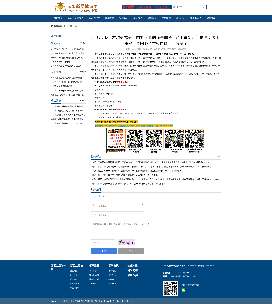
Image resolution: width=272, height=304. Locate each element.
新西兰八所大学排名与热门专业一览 (68, 95)
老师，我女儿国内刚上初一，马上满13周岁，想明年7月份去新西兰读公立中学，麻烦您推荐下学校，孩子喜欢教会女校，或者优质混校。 (152, 167)
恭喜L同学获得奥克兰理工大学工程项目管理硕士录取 (69, 115)
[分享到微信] (183, 290)
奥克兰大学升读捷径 (61, 62)
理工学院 (73, 275)
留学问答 (152, 18)
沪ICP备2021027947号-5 (122, 301)
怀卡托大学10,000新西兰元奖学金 (67, 66)
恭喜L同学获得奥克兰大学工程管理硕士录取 (69, 119)
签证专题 (138, 18)
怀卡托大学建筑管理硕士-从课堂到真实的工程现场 (69, 58)
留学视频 (211, 18)
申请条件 (112, 279)
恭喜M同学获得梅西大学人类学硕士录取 (69, 123)
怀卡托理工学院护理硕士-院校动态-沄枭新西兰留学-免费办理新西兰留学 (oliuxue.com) (134, 125)
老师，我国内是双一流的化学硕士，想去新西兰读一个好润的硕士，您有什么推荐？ (128, 184)
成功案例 (166, 18)
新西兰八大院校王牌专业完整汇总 (67, 82)
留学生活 (112, 275)
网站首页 (58, 18)
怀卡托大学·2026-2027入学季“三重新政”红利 (69, 53)
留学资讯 (123, 18)
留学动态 (112, 271)
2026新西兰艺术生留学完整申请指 (67, 78)
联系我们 (180, 18)
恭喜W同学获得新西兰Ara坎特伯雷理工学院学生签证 (69, 106)
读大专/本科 (94, 275)
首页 (66, 26)
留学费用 (112, 283)
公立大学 (73, 271)
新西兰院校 (94, 18)
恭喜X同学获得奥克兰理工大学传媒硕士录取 (69, 111)
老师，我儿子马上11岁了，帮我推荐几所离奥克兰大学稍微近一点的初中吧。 (126, 175)
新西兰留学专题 (76, 18)
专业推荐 (93, 283)
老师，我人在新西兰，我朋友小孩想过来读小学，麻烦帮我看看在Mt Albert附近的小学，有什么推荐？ (136, 171)
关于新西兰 (195, 18)
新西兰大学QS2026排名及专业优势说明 (69, 91)
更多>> (83, 43)
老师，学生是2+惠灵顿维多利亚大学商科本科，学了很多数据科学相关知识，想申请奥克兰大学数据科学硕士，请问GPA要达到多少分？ (151, 162)
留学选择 (109, 18)
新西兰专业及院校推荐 (62, 86)
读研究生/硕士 (95, 279)
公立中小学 (74, 283)
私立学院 (73, 279)
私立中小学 (74, 288)
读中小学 (93, 271)
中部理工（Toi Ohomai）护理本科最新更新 (69, 49)
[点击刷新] (126, 242)
